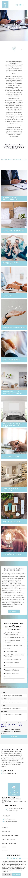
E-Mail (3, 705)
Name (3, 692)
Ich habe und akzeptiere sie (12, 725)
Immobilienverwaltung (10, 835)
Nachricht (4, 712)
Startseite (5, 827)
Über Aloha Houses (9, 843)
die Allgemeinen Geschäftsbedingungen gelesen (12, 725)
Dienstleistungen (8, 839)
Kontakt (5, 851)
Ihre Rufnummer (6, 699)
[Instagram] (11, 858)
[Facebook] (14, 858)
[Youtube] (20, 858)
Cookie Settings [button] (7, 874)
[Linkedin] (8, 858)
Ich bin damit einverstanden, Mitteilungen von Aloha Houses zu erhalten (11, 731)
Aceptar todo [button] (16, 874)
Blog (3, 847)
